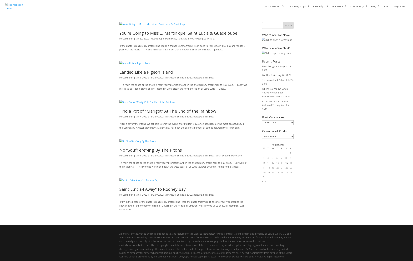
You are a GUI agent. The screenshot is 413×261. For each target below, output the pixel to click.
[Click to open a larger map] (277, 39)
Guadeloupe (157, 38)
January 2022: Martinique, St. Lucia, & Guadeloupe (176, 77)
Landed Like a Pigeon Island (146, 72)
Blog (373, 6)
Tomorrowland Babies (274, 80)
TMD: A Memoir (271, 6)
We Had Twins (269, 75)
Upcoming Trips (297, 6)
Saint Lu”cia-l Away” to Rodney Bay (152, 189)
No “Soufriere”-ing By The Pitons (150, 150)
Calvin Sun (127, 38)
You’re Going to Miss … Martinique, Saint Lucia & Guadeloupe (178, 33)
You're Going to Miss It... (202, 38)
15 (286, 162)
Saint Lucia (183, 38)
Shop (386, 6)
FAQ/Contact (400, 6)
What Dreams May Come (229, 155)
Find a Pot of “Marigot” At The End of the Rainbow (167, 111)
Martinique (170, 38)
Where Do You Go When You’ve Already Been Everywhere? (275, 92)
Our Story (337, 6)
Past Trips (319, 6)
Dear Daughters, (271, 66)
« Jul (264, 181)
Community (357, 6)
